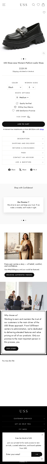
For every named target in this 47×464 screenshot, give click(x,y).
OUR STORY (11, 348)
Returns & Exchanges (24, 148)
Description (23, 139)
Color (15, 83)
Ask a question (23, 162)
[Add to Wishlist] (44, 12)
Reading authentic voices (19, 275)
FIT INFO (23, 429)
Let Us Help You (23, 424)
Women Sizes (31, 83)
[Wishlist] (38, 5)
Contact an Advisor (23, 157)
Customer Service (23, 418)
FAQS (23, 153)
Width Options (22, 93)
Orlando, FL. (23, 462)
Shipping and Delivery (23, 143)
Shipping (16, 71)
